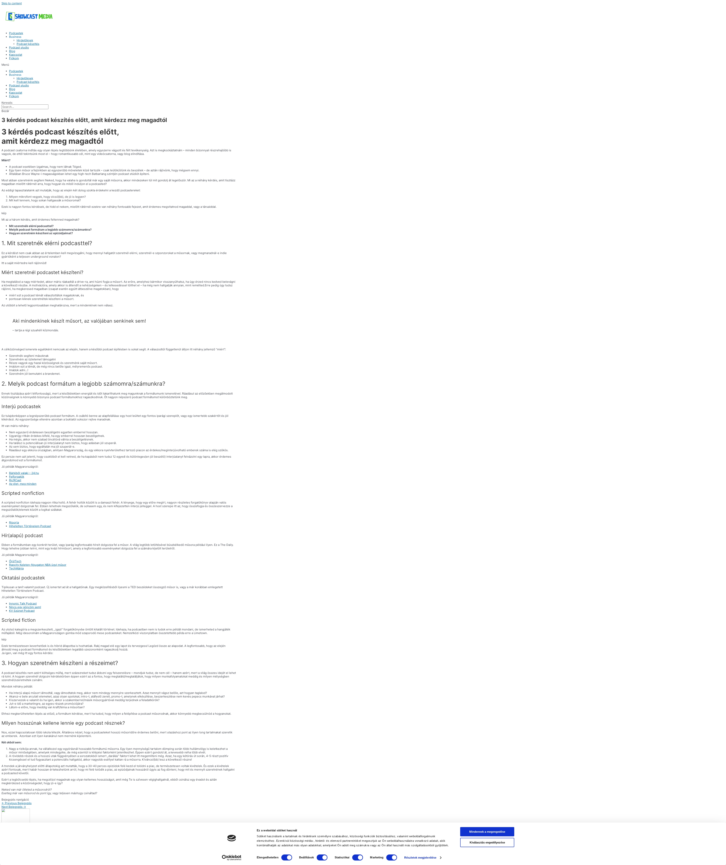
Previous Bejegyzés (17, 803)
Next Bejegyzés (14, 807)
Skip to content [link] (12, 3)
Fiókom (14, 58)
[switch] (322, 857)
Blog (12, 51)
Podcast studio (19, 47)
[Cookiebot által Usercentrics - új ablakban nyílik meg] (231, 857)
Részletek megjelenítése (420, 857)
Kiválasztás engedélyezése (487, 842)
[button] (363, 64)
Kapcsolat (15, 54)
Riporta (14, 522)
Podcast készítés (28, 44)
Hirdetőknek (25, 40)
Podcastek (16, 33)
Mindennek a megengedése (487, 831)
